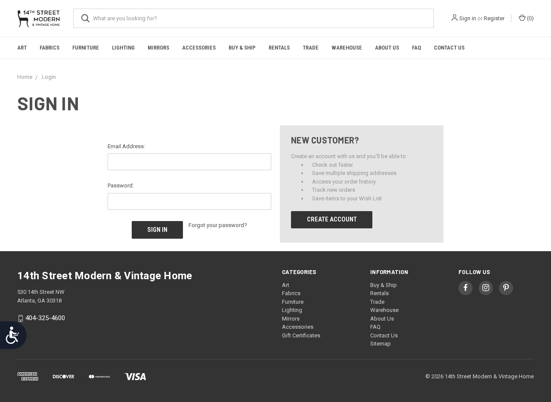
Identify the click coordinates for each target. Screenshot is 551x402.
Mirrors (158, 47)
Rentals (279, 47)
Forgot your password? (218, 225)
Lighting (123, 47)
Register (494, 18)
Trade (311, 47)
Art (22, 47)
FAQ (416, 47)
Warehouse (346, 47)
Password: (121, 185)
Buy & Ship (242, 47)
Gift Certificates (301, 335)
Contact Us (449, 47)
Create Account (332, 219)
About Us (387, 47)
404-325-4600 (45, 318)
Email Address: (126, 146)
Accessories (199, 47)
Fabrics (49, 47)
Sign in (467, 18)
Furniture (85, 47)
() (530, 18)
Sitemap (380, 343)
